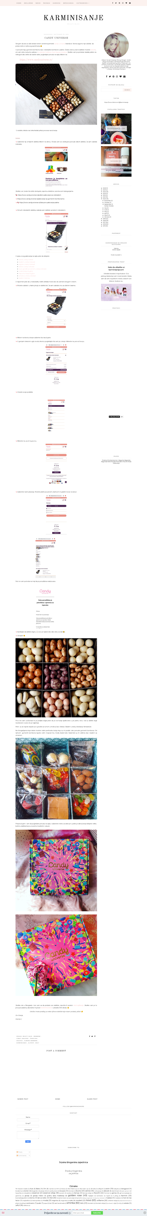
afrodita (93, 1189)
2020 (104, 199)
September (108, 204)
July (105, 208)
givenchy (18, 1196)
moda (45, 1200)
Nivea (63, 1189)
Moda (129, 461)
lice (51, 1198)
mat (124, 1198)
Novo (38, 3)
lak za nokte (42, 1198)
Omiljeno (28, 3)
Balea (38, 1189)
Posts (20, 1152)
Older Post (92, 1099)
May (105, 211)
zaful (18, 1205)
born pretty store (52, 1191)
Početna (104, 460)
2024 (104, 191)
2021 (104, 197)
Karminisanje (73, 18)
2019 (104, 218)
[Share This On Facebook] (89, 1036)
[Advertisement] (116, 342)
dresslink (27, 1193)
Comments (22, 1156)
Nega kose (104, 461)
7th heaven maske (22, 1189)
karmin (124, 1196)
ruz (50, 1203)
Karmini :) (115, 460)
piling (23, 1203)
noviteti (79, 1200)
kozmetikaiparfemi (22, 1198)
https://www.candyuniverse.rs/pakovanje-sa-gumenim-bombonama (40, 199)
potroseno (30, 1203)
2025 (104, 190)
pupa (45, 1203)
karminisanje (21, 1043)
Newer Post (23, 1099)
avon (108, 1189)
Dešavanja (68, 3)
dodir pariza (125, 1191)
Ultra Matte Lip (72, 1189)
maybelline (26, 1200)
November (107, 200)
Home (19, 3)
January (107, 217)
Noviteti (113, 461)
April (106, 213)
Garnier (51, 1189)
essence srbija (49, 1193)
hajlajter (91, 1196)
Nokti (109, 461)
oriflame (100, 1200)
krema (32, 1198)
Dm (44, 1189)
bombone (37, 1036)
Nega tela (127, 460)
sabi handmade (59, 1203)
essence (35, 1193)
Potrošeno (119, 461)
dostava (19, 1040)
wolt (37, 1043)
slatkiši (31, 1043)
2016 (104, 224)
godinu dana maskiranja (55, 1196)
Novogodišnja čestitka (116, 128)
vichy (120, 1203)
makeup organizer (87, 1198)
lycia (78, 1198)
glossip (27, 1196)
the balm (90, 1203)
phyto (17, 1203)
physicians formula (124, 1200)
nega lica (55, 1200)
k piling (115, 1196)
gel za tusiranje (125, 1193)
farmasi (76, 1193)
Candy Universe (109, 206)
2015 (104, 226)
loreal (58, 1198)
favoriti (97, 1193)
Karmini (57, 3)
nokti (71, 1200)
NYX (57, 1189)
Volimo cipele (116, 250)
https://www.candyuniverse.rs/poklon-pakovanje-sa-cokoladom (39, 195)
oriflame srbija (112, 1200)
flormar (106, 1193)
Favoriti (125, 461)
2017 (104, 222)
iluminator (100, 1196)
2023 (104, 193)
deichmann (115, 1191)
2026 (104, 188)
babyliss (116, 1189)
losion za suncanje (69, 1198)
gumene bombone (31, 1040)
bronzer (71, 1191)
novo (88, 1200)
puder (39, 1203)
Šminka (46, 3)
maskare (118, 1198)
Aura (31, 1189)
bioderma (19, 1191)
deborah (106, 1191)
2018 (104, 220)
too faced (109, 1203)
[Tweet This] (92, 1036)
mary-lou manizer (99, 1198)
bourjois (62, 1191)
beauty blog (28, 1036)
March (106, 215)
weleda (126, 1203)
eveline (69, 1193)
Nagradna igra (116, 161)
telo (82, 1203)
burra (78, 1191)
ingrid (108, 1196)
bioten (26, 1191)
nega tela (64, 1200)
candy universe (22, 1038)
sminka (71, 1203)
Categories (82, 3)
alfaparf (100, 1189)
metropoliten (36, 1200)
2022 (104, 195)
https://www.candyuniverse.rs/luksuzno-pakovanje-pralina (39, 202)
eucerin (61, 1193)
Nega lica (121, 460)
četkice (25, 1205)
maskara (109, 1198)
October (107, 202)
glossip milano (38, 1196)
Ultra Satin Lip (83, 1189)
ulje (115, 1203)
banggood (125, 1189)
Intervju (116, 248)
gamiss (114, 1193)
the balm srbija (100, 1203)
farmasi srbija (87, 1193)
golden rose (75, 1195)
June (106, 210)
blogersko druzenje (37, 1191)
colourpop (97, 1191)
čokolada (34, 1038)
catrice (88, 1191)
